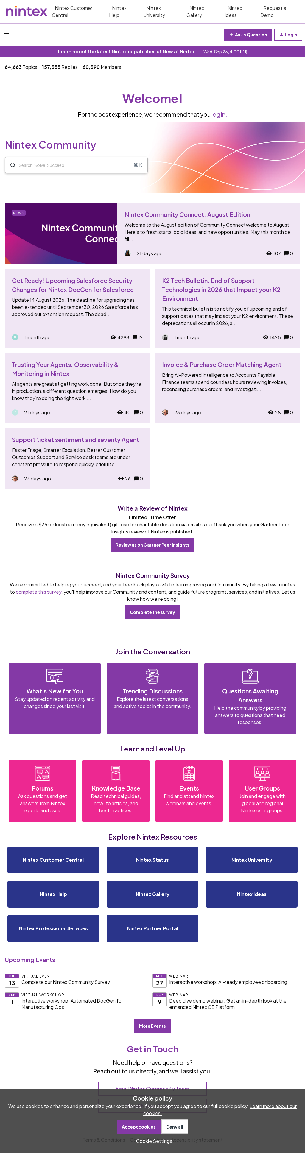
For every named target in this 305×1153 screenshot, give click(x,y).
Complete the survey (152, 612)
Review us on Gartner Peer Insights (152, 544)
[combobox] (76, 165)
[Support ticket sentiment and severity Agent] (77, 458)
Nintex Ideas (233, 11)
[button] (152, 1141)
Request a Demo (273, 11)
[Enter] (10, 165)
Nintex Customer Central (72, 11)
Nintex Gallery (195, 11)
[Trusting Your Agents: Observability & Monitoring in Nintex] (77, 388)
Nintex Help (118, 11)
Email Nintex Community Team (152, 1088)
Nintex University (154, 11)
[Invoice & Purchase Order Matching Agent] (227, 388)
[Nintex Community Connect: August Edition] (152, 233)
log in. (219, 114)
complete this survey (38, 592)
